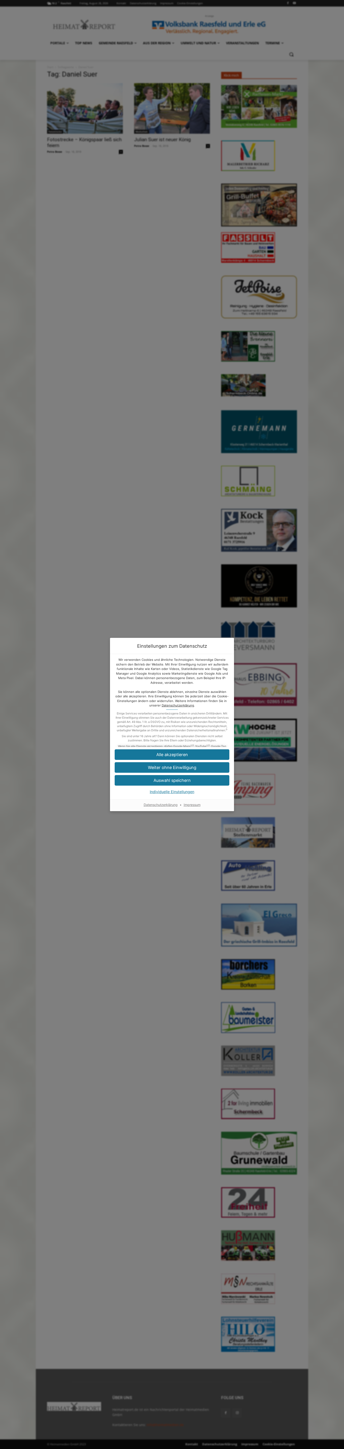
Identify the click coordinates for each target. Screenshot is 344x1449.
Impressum (192, 805)
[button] (172, 754)
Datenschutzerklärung (178, 705)
